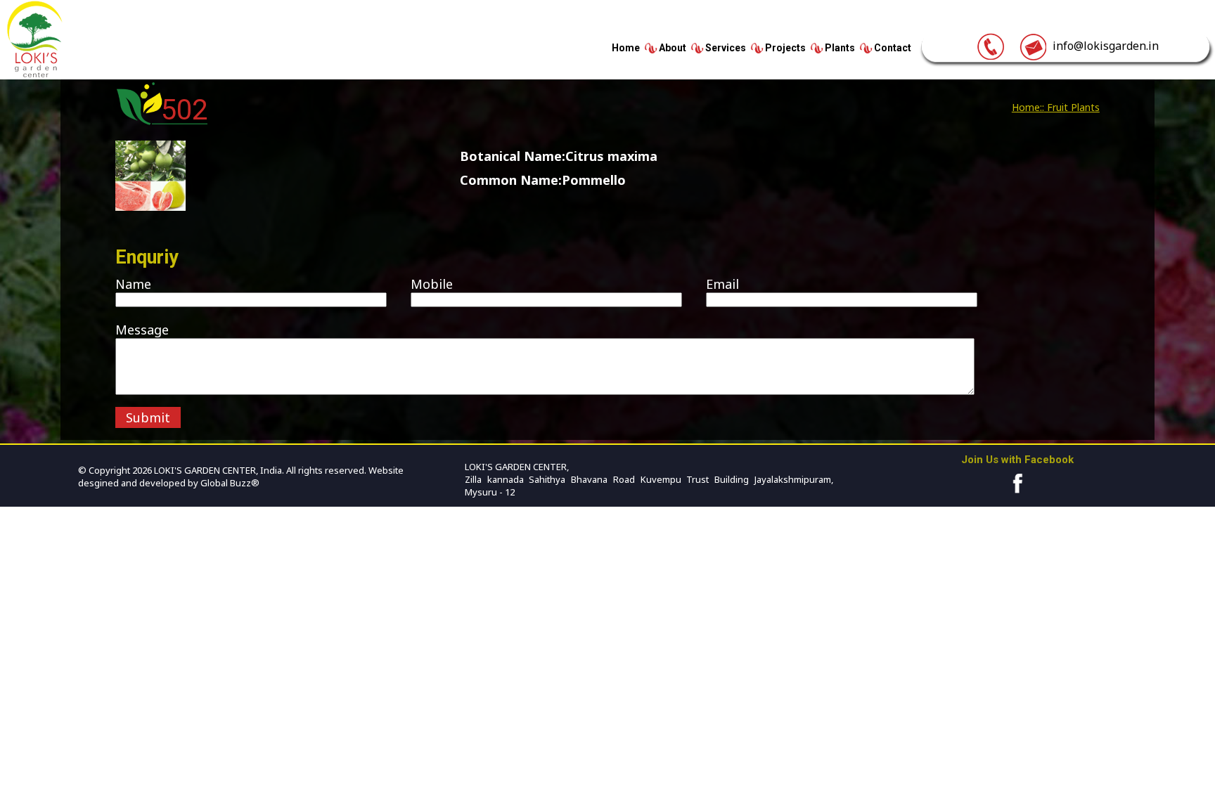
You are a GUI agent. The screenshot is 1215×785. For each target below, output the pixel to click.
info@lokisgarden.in (1103, 45)
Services (725, 47)
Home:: (1028, 107)
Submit (148, 417)
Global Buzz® (228, 482)
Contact (892, 47)
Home (626, 47)
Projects (785, 47)
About (672, 47)
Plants (840, 47)
